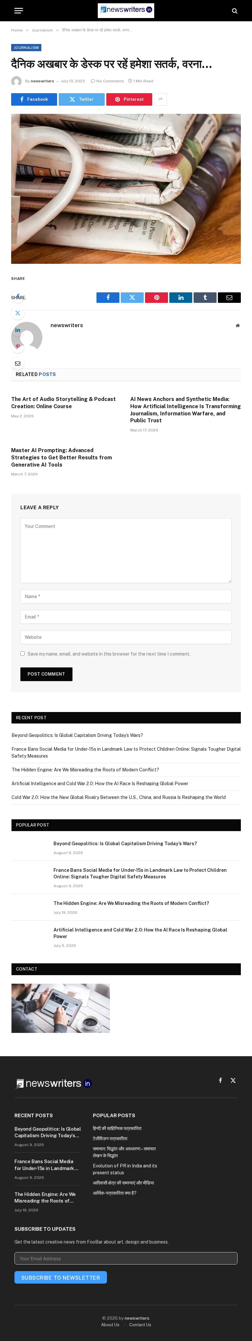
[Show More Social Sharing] (160, 99)
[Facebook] (17, 296)
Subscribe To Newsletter (60, 1278)
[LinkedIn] (17, 329)
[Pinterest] (17, 346)
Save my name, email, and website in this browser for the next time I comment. (109, 654)
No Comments (110, 81)
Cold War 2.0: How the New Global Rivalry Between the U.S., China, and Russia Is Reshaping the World (118, 797)
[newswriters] (126, 10)
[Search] (234, 10)
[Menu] (18, 10)
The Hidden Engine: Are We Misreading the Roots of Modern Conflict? (85, 769)
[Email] (17, 363)
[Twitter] (17, 313)
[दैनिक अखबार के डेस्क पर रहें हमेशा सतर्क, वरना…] (126, 189)
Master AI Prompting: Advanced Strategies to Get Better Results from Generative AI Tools (61, 457)
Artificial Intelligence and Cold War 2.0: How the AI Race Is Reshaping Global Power (99, 783)
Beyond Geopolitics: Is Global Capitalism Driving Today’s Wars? (77, 735)
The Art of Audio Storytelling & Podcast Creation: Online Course (63, 402)
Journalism (26, 48)
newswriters (42, 81)
